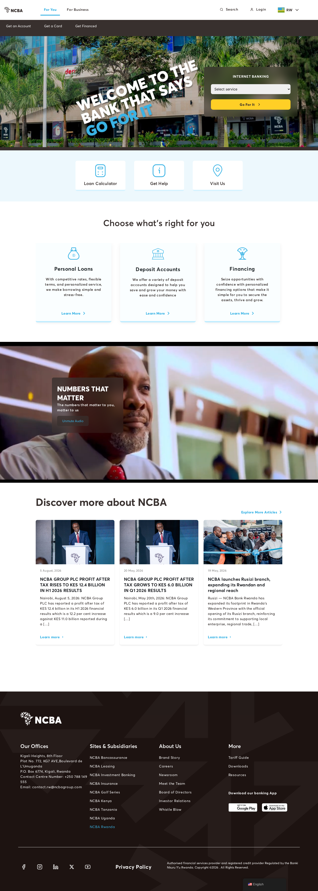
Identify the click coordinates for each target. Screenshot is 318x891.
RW (289, 10)
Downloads (238, 766)
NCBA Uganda (102, 818)
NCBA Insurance (104, 783)
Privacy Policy (133, 867)
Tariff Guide (238, 757)
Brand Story (169, 757)
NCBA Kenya (101, 801)
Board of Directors (175, 792)
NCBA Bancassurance (109, 757)
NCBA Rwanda (102, 827)
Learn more (50, 637)
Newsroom (168, 775)
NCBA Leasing (102, 766)
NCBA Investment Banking (112, 775)
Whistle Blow (170, 809)
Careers (166, 766)
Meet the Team (172, 783)
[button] (73, 421)
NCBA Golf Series (105, 792)
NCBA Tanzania (103, 809)
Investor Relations (175, 801)
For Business (77, 9)
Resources (237, 775)
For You (50, 9)
